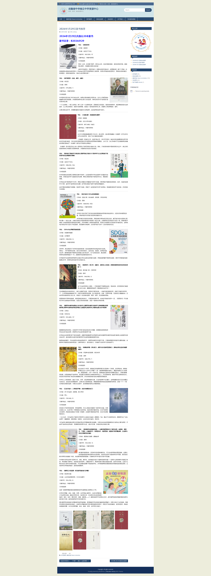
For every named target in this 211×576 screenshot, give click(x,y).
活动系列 (110, 19)
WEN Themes (119, 571)
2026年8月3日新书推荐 (139, 62)
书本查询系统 (131, 19)
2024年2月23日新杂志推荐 (119, 561)
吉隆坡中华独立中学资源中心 (83, 8)
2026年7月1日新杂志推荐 (139, 64)
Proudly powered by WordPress (96, 571)
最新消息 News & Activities (74, 19)
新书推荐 (89, 19)
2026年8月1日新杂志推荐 (139, 60)
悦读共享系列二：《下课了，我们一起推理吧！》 (75, 561)
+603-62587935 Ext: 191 (68, 4)
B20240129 (77, 40)
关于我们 (120, 19)
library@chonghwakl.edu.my (87, 4)
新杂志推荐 (99, 19)
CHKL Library (73, 32)
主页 (60, 19)
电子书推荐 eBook (137, 82)
